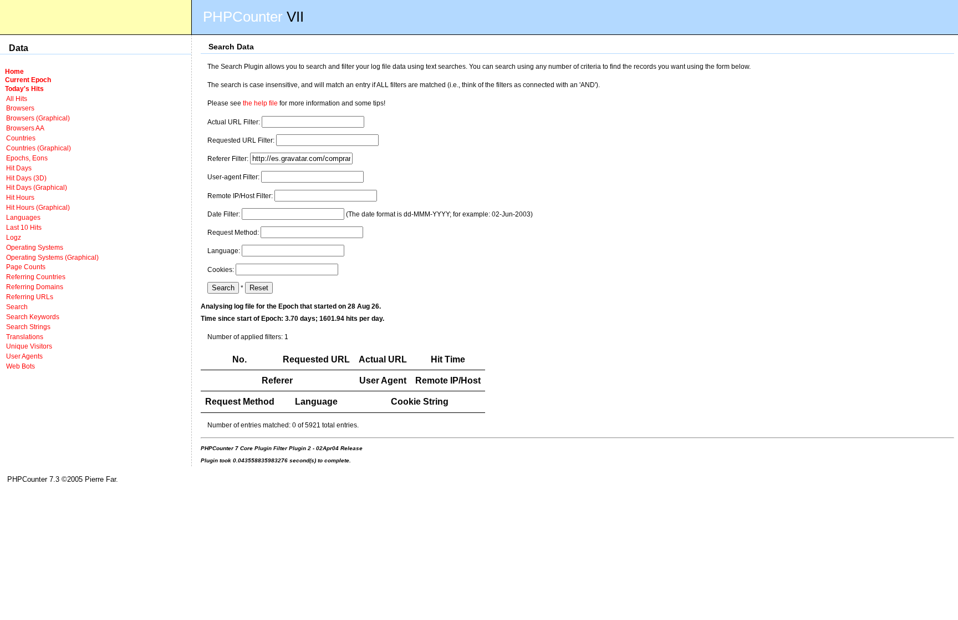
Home (14, 71)
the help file (260, 103)
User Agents (24, 356)
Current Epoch (28, 79)
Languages (23, 217)
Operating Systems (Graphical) (52, 257)
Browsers (20, 108)
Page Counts (25, 266)
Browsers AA (25, 128)
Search (17, 306)
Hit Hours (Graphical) (38, 207)
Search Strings (28, 326)
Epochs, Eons (27, 158)
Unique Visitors (29, 346)
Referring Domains (34, 286)
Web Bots (20, 366)
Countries (20, 138)
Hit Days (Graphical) (36, 187)
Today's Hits (24, 88)
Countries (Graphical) (38, 148)
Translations (24, 336)
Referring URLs (29, 296)
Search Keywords (32, 316)
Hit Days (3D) (26, 178)
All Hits (16, 98)
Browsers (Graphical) (38, 118)
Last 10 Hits (24, 227)
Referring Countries (35, 276)
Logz (13, 237)
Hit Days (19, 168)
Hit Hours (20, 197)
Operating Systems (34, 247)
